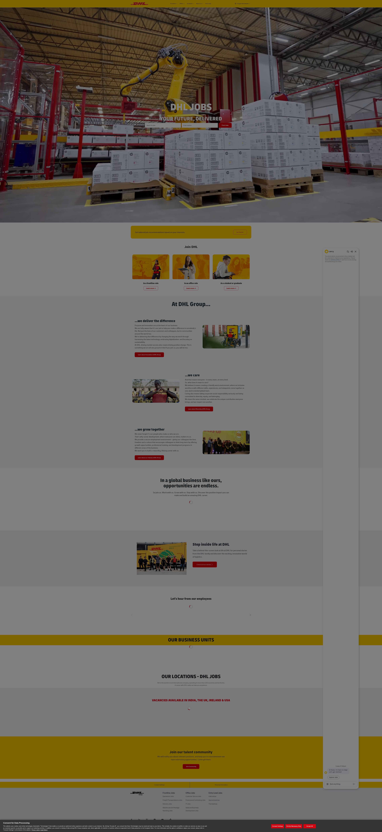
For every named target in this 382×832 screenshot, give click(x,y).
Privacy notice (36, 830)
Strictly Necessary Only (293, 826)
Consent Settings (277, 826)
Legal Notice (43, 830)
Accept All (309, 826)
